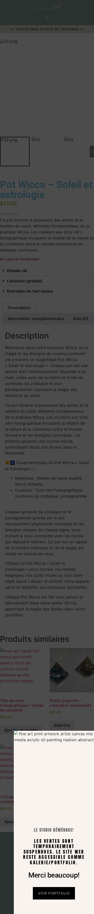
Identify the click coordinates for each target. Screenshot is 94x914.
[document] (47, 457)
